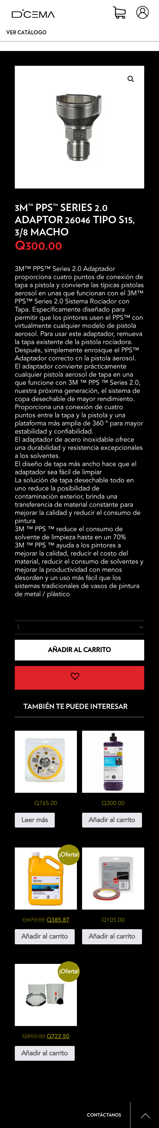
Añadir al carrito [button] (112, 820)
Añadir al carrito (79, 650)
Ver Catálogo (26, 32)
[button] (131, 79)
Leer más (34, 820)
